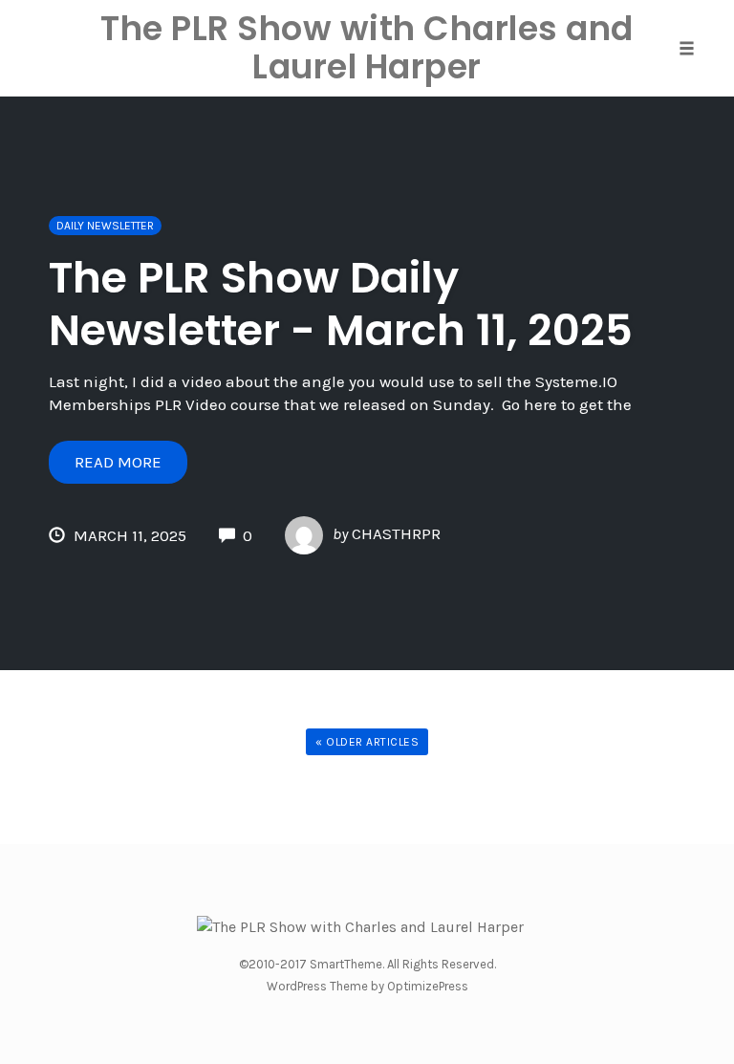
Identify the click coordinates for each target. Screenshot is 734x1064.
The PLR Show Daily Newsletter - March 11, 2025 (341, 304)
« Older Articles (367, 742)
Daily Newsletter (105, 225)
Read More (118, 461)
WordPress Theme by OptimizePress (367, 986)
